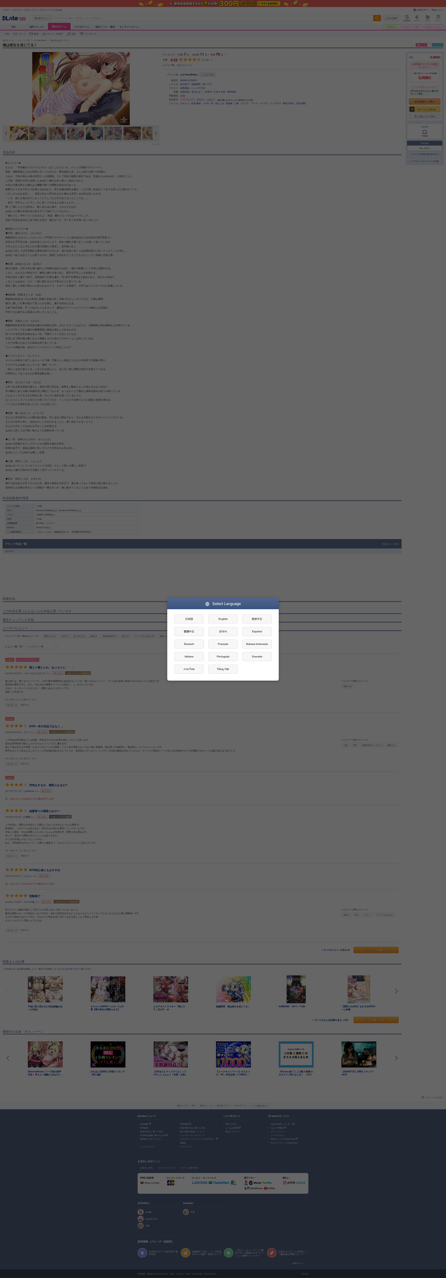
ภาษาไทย (189, 669)
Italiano (189, 656)
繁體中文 (189, 631)
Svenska (257, 656)
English (223, 619)
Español (257, 631)
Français (223, 644)
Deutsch (189, 644)
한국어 (223, 631)
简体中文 (257, 619)
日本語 (189, 619)
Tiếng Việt (223, 669)
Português (223, 656)
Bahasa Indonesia (257, 644)
